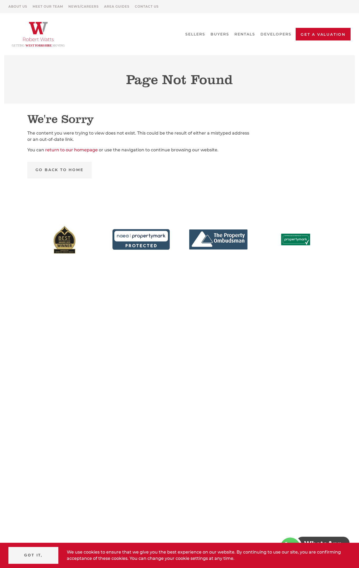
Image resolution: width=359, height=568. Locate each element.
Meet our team (48, 6)
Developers (275, 34)
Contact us (147, 6)
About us (17, 6)
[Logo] (38, 34)
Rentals (244, 34)
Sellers (195, 34)
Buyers (220, 34)
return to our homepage (72, 149)
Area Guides (117, 6)
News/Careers (83, 6)
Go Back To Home (59, 169)
